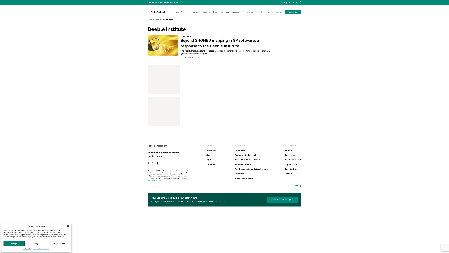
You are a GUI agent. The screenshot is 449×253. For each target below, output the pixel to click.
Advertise (260, 12)
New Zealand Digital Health (247, 159)
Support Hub (291, 164)
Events (250, 12)
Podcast (195, 12)
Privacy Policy (295, 185)
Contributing (291, 169)
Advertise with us (293, 159)
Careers (288, 173)
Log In (208, 159)
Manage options (58, 243)
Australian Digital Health (246, 155)
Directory (225, 12)
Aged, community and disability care (251, 169)
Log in (278, 12)
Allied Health (241, 173)
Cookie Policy (27, 249)
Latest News (211, 150)
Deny (36, 243)
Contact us (290, 155)
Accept (14, 243)
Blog (215, 12)
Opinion (206, 12)
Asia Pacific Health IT (244, 164)
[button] (68, 226)
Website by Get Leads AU (155, 180)
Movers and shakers (244, 178)
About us (236, 12)
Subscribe (210, 164)
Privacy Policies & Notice (41, 249)
